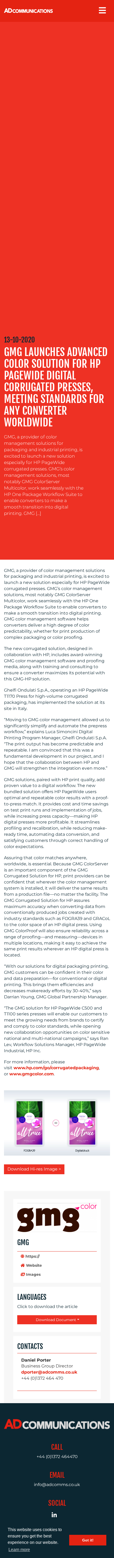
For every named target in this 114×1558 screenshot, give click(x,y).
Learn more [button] (19, 1549)
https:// (32, 1256)
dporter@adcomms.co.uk (49, 1372)
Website (33, 1265)
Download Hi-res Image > (34, 1169)
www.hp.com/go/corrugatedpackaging (56, 1067)
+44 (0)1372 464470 (57, 1456)
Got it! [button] (88, 1540)
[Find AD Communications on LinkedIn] (57, 1515)
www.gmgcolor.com (31, 1073)
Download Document (55, 1319)
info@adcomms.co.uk (57, 1484)
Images (33, 1274)
